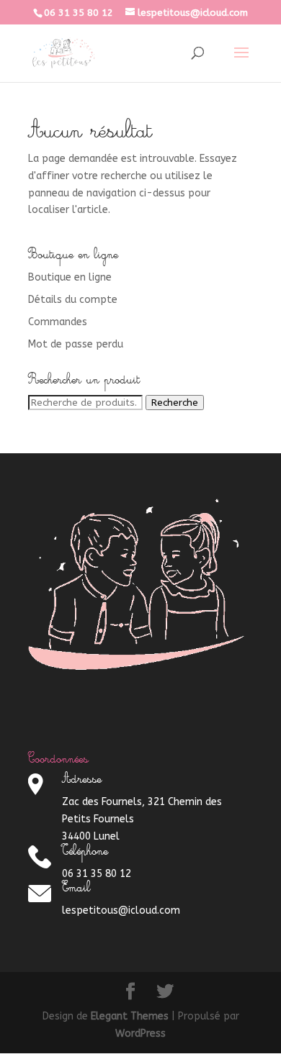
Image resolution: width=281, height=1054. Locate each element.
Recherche (174, 402)
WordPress (140, 1033)
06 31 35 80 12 (78, 12)
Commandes (57, 322)
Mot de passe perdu (75, 344)
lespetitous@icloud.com (121, 910)
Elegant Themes (130, 1016)
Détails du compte (72, 300)
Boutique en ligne (70, 277)
